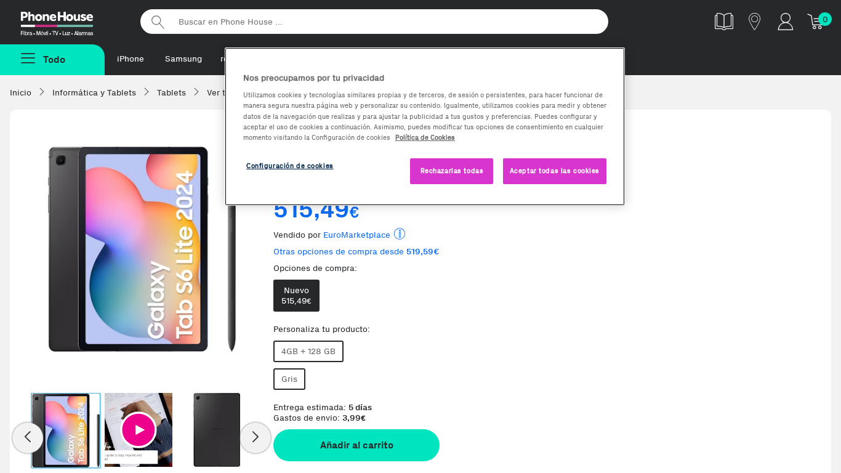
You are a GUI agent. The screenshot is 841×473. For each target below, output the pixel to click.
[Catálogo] (724, 21)
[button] (138, 430)
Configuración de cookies (290, 165)
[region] (425, 126)
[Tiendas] (754, 21)
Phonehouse (67, 21)
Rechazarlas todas (452, 170)
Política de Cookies (425, 137)
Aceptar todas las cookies (555, 170)
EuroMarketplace (356, 235)
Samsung (183, 59)
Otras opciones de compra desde (356, 251)
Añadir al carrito (356, 445)
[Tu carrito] (816, 21)
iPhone (130, 59)
